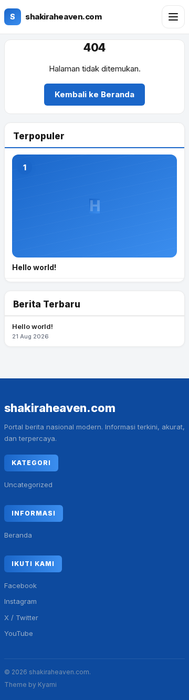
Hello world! (32, 331)
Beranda (18, 535)
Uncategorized (28, 484)
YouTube (18, 633)
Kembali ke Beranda (94, 94)
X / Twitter (21, 617)
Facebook (20, 585)
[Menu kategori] (173, 16)
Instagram (20, 601)
